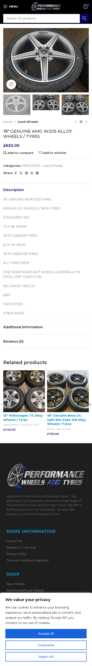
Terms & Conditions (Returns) (27, 560)
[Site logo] (46, 6)
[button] (7, 60)
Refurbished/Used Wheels (25, 590)
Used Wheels (27, 122)
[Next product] (86, 121)
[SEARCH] (84, 18)
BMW (50, 429)
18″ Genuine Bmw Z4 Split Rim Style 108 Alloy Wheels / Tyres (66, 420)
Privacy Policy (16, 554)
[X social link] (21, 173)
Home (8, 122)
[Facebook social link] (15, 173)
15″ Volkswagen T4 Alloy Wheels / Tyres (23, 418)
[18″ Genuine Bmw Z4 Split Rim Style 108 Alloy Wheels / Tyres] (68, 391)
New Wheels (15, 584)
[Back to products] (81, 121)
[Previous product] (76, 121)
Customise (46, 645)
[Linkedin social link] (31, 173)
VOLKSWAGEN (29, 424)
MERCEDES (31, 166)
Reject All (46, 657)
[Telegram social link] (37, 173)
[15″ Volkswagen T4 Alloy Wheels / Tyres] (24, 391)
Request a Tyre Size (21, 547)
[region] (46, 629)
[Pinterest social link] (26, 173)
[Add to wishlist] (41, 374)
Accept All (46, 634)
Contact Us (14, 541)
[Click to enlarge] (11, 84)
